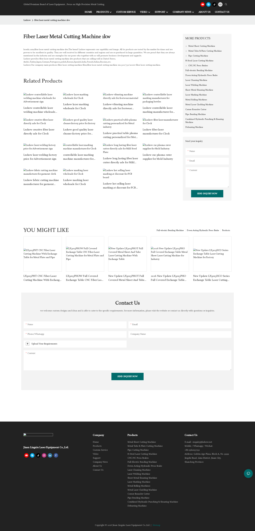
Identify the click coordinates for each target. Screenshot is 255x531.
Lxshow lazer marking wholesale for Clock (76, 106)
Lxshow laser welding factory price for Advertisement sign (40, 157)
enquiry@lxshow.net (202, 442)
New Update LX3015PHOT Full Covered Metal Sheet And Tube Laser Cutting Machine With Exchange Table (126, 278)
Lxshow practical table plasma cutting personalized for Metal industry (120, 135)
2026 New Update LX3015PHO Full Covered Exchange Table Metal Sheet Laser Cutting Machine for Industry (168, 278)
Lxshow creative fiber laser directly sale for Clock (38, 131)
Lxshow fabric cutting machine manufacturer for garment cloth (41, 182)
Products (226, 230)
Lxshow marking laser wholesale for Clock (75, 182)
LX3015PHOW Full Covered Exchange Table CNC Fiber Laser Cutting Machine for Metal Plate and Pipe (85, 278)
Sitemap (156, 525)
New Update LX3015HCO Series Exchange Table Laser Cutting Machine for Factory (211, 278)
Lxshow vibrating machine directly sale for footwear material (118, 106)
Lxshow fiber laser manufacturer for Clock (156, 131)
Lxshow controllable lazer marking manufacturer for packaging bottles (158, 110)
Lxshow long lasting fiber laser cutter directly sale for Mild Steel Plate (120, 161)
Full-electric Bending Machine (170, 230)
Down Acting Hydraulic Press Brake (203, 230)
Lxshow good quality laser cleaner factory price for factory (78, 132)
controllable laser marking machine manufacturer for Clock (78, 157)
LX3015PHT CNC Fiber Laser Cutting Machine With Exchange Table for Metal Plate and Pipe (42, 278)
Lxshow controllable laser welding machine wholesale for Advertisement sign (39, 110)
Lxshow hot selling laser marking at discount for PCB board (119, 186)
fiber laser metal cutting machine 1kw (52, 20)
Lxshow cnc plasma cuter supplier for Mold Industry (158, 157)
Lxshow (27, 20)
